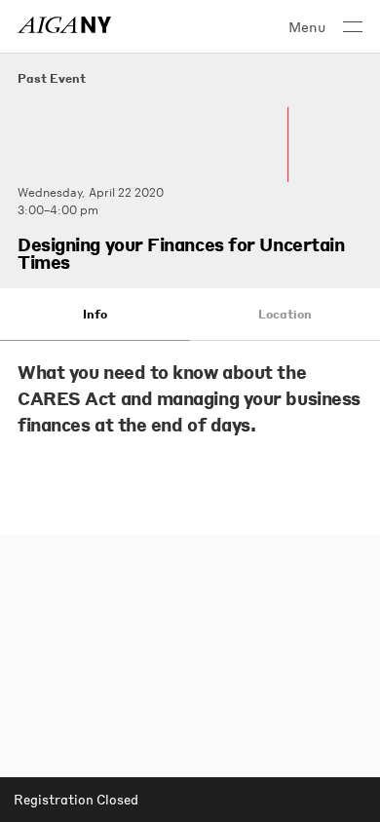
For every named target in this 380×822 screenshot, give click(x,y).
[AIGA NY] (64, 25)
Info (95, 314)
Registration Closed (76, 799)
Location (285, 314)
